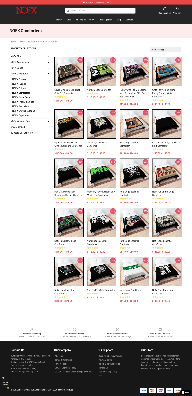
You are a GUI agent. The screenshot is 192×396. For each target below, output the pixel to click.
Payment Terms (105, 360)
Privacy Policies (61, 364)
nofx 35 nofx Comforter (99, 90)
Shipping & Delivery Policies (110, 356)
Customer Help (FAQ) (108, 372)
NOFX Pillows (19, 88)
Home (13, 41)
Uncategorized (18, 127)
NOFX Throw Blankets (23, 102)
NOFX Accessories (20, 62)
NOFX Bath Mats (20, 106)
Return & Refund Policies (109, 364)
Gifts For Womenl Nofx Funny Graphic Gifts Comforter (163, 93)
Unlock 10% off (5, 383)
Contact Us (103, 368)
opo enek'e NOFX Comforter (101, 290)
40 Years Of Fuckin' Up (22, 132)
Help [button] (187, 392)
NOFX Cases (17, 68)
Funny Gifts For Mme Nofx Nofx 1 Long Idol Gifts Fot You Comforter (133, 93)
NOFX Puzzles (19, 83)
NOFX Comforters (48, 41)
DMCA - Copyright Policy (65, 368)
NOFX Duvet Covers (22, 97)
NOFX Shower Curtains (23, 111)
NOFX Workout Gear (20, 121)
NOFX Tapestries (20, 115)
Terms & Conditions (63, 360)
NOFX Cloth (16, 56)
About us (59, 356)
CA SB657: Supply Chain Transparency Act (73, 372)
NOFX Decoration (28, 41)
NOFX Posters (19, 79)
